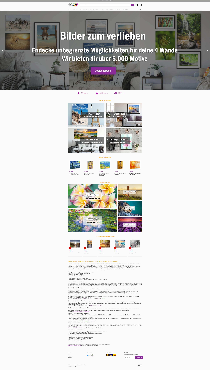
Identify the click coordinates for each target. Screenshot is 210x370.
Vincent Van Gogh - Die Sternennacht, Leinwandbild (74, 174)
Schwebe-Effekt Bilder (84, 9)
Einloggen (140, 9)
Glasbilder (102, 9)
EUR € (139, 365)
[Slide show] (105, 50)
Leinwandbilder (75, 9)
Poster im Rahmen (109, 9)
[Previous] (3, 50)
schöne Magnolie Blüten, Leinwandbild (133, 253)
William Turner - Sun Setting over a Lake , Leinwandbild (135, 174)
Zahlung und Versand (71, 356)
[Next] (207, 50)
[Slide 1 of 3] (105, 50)
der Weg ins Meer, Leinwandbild (74, 252)
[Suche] (132, 5)
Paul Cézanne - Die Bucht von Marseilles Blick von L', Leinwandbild (104, 174)
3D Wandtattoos (117, 9)
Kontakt (69, 359)
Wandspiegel (125, 9)
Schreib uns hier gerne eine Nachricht (74, 345)
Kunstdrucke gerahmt (94, 9)
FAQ (69, 354)
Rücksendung (70, 357)
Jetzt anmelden (139, 357)
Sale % (69, 9)
